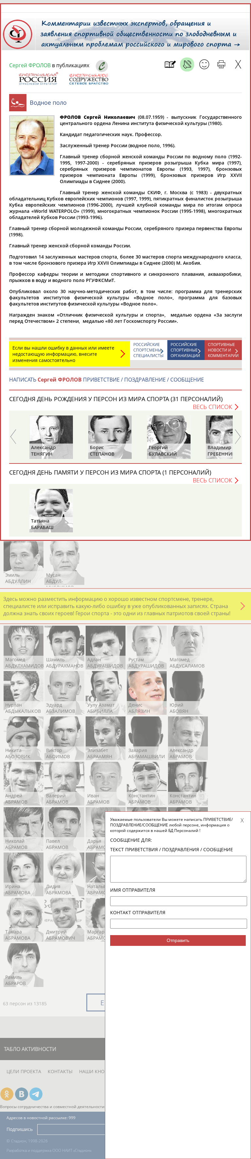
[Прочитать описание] (187, 64)
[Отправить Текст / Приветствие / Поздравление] (204, 64)
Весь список (212, 407)
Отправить (178, 940)
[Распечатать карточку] (221, 64)
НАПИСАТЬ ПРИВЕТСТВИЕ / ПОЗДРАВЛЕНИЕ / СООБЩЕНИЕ (106, 379)
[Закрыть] (238, 64)
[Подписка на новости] (170, 64)
